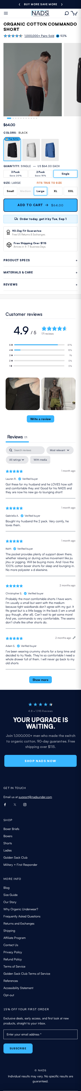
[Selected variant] (13, 118)
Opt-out (8, 995)
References (10, 981)
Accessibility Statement (18, 988)
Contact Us (10, 945)
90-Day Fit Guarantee (40, 4)
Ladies (7, 850)
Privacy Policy (12, 952)
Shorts (7, 843)
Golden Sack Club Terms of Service (26, 973)
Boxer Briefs (11, 829)
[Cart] (74, 13)
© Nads (40, 1070)
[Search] (67, 13)
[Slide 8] (28, 118)
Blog (6, 887)
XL (55, 191)
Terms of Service (14, 966)
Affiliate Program (14, 938)
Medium (25, 191)
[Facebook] (4, 804)
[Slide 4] (18, 118)
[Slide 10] (34, 118)
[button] (40, 344)
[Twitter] (14, 804)
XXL (70, 191)
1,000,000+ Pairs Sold (39, 36)
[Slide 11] (36, 118)
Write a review (40, 419)
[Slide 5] (21, 118)
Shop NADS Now (40, 761)
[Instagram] (24, 804)
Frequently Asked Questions (21, 916)
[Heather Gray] (31, 150)
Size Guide (10, 895)
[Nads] (40, 13)
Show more (40, 680)
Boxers (7, 836)
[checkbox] (40, 460)
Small (10, 191)
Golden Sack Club (15, 857)
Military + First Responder (20, 864)
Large (40, 191)
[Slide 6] (23, 118)
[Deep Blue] (50, 150)
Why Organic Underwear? (20, 909)
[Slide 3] (15, 118)
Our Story (9, 902)
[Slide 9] (31, 118)
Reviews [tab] (17, 436)
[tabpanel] (40, 567)
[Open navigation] (5, 13)
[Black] (12, 150)
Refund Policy (12, 959)
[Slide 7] (26, 118)
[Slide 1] (9, 118)
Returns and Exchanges (18, 923)
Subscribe (18, 1048)
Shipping (9, 930)
